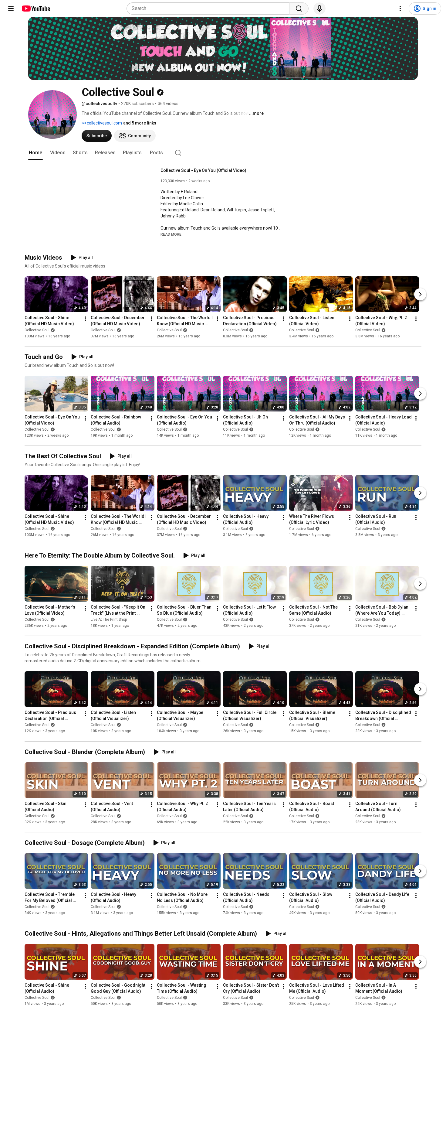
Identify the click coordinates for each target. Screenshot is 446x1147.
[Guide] (11, 8)
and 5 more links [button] (139, 123)
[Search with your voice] (319, 8)
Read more (170, 234)
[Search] (299, 8)
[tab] (35, 152)
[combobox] (210, 8)
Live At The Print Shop (109, 619)
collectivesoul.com (104, 123)
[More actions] (85, 319)
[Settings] (400, 8)
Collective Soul (37, 330)
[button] (170, 234)
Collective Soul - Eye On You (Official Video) (203, 170)
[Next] (420, 294)
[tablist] (223, 152)
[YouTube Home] (35, 8)
